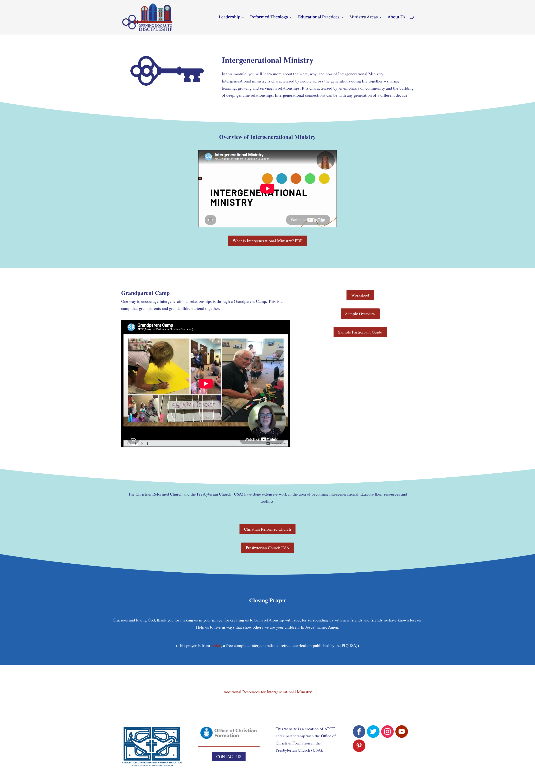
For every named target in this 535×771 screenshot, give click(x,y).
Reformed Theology (269, 17)
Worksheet (360, 295)
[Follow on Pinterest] (359, 745)
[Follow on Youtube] (401, 731)
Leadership (229, 17)
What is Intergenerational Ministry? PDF (267, 240)
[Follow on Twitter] (373, 731)
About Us (396, 17)
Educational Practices (319, 17)
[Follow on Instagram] (387, 731)
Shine (216, 645)
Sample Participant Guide (360, 332)
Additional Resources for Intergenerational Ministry (267, 692)
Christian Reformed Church (267, 529)
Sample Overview (360, 313)
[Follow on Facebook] (359, 731)
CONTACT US (228, 756)
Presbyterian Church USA (267, 547)
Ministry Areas (363, 17)
